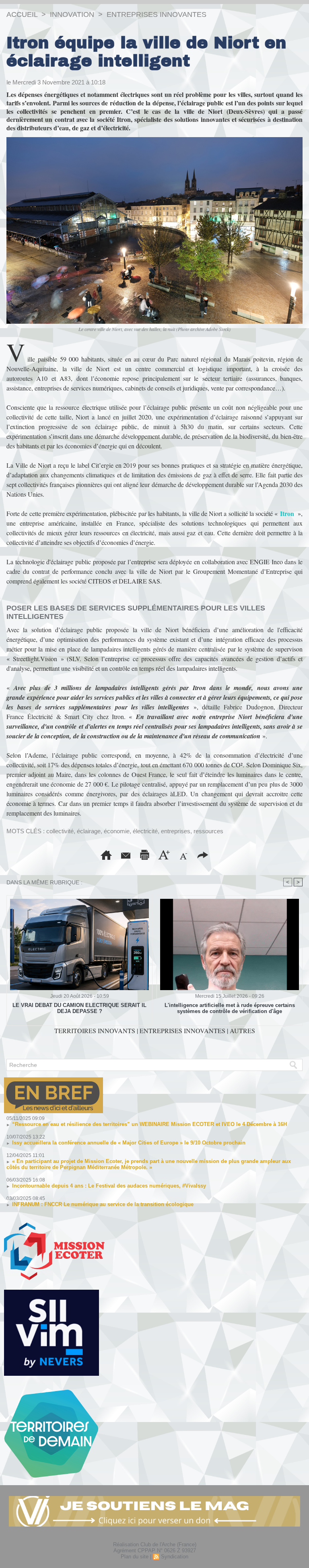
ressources (208, 831)
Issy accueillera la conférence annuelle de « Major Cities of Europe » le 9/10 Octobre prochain (128, 1143)
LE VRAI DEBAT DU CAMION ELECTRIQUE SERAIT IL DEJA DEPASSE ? (79, 1008)
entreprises (175, 831)
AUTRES (242, 1030)
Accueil (21, 14)
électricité (145, 831)
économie (117, 831)
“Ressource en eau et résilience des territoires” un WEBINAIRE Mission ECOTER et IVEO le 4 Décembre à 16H (149, 1124)
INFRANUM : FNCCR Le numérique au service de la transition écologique (103, 1204)
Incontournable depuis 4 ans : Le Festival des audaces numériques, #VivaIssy (109, 1186)
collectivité (60, 831)
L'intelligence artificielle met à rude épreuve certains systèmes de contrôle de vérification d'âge (230, 1008)
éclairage (89, 831)
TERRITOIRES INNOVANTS (95, 1030)
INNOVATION (72, 14)
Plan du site (134, 1557)
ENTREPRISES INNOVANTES (156, 14)
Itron (287, 513)
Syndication (174, 1557)
